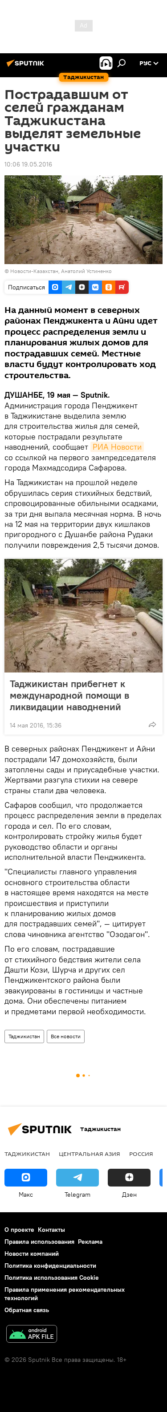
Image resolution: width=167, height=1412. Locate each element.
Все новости (66, 1036)
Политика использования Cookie (51, 1277)
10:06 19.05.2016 (28, 164)
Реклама (90, 1242)
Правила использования (39, 1242)
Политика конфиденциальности (50, 1266)
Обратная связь (26, 1310)
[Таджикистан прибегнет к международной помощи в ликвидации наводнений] (83, 615)
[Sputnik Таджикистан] (26, 67)
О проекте (19, 1230)
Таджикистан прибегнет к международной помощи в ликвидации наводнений (69, 695)
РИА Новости (117, 447)
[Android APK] (31, 1335)
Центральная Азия (89, 1154)
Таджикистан (24, 1036)
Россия (141, 1154)
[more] (152, 724)
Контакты (51, 1230)
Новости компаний (31, 1254)
